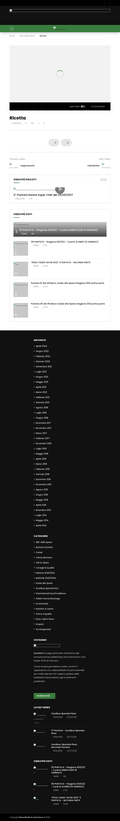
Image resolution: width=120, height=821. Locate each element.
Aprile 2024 (41, 346)
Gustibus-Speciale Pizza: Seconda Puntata (64, 746)
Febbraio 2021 (42, 397)
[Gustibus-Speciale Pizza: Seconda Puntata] (41, 745)
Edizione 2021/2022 (45, 572)
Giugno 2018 (42, 417)
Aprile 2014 (41, 525)
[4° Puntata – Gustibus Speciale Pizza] (41, 731)
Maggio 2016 (42, 453)
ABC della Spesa (27, 36)
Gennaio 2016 (42, 474)
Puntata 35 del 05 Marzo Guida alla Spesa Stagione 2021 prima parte (68, 303)
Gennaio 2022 (43, 361)
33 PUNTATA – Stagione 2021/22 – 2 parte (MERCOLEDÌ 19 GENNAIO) (58, 230)
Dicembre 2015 (43, 479)
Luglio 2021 (41, 371)
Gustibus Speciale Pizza (63, 713)
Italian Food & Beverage (48, 598)
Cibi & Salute (42, 562)
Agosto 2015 (42, 489)
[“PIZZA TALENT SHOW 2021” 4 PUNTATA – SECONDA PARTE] (20, 263)
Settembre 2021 (44, 366)
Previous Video (17, 159)
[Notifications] (107, 3)
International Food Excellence (51, 593)
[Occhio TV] (60, 28)
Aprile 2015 (41, 504)
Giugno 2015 (42, 494)
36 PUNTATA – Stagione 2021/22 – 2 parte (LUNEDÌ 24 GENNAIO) (64, 241)
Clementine (93, 165)
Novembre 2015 (43, 484)
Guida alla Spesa (44, 583)
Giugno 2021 (42, 376)
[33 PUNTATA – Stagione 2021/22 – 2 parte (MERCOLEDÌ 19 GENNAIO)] (60, 224)
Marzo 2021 (41, 392)
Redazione (20, 198)
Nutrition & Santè (44, 608)
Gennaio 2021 (42, 402)
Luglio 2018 (41, 412)
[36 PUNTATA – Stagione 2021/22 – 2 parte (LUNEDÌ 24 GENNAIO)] (20, 244)
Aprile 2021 (41, 387)
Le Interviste (42, 603)
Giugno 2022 (42, 351)
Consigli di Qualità (45, 567)
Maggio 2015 (42, 499)
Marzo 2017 (41, 433)
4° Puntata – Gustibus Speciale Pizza (67, 732)
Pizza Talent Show (45, 619)
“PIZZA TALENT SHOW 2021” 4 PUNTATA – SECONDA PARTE (60, 262)
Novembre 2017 (44, 428)
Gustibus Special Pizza (47, 588)
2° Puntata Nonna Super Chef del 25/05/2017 (43, 195)
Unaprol (40, 624)
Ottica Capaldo (44, 613)
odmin (24, 233)
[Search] (106, 28)
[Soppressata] (14, 166)
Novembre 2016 (44, 443)
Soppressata (27, 165)
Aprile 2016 (41, 458)
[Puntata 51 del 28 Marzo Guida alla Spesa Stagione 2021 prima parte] (20, 284)
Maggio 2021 (42, 381)
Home (12, 36)
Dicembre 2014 (43, 510)
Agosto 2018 (42, 407)
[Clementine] (106, 166)
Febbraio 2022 (43, 356)
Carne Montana (44, 557)
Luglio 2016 (41, 448)
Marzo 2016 (41, 463)
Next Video (104, 159)
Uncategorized (43, 629)
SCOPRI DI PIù (44, 696)
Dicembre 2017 (43, 422)
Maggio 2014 (42, 520)
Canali (39, 552)
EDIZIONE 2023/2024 (46, 578)
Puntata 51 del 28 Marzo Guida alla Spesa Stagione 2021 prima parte (67, 283)
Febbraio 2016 (43, 469)
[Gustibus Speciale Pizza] (41, 718)
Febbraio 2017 (43, 438)
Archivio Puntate (44, 547)
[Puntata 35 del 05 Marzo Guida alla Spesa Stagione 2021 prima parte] (20, 306)
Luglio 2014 (41, 515)
